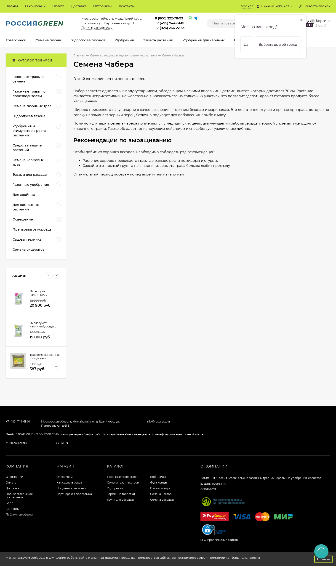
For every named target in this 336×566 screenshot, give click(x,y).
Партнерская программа (74, 494)
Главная (12, 6)
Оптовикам (102, 6)
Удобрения (115, 488)
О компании (35, 6)
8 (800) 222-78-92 (169, 18)
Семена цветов (160, 494)
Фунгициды (158, 482)
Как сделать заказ (69, 482)
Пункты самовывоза (96, 27)
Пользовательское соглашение (19, 495)
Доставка (79, 6)
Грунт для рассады (120, 499)
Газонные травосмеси (122, 476)
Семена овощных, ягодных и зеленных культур (123, 55)
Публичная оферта (19, 514)
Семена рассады (162, 499)
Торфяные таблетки (121, 494)
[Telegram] (195, 18)
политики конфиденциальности (235, 557)
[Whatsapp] (189, 18)
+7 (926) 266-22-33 (169, 28)
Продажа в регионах (71, 488)
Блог (9, 503)
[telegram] (67, 443)
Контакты (127, 6)
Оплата (58, 6)
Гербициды (158, 476)
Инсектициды (160, 488)
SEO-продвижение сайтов (219, 540)
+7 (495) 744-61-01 (169, 23)
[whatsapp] (62, 443)
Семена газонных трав (123, 482)
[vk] (57, 443)
